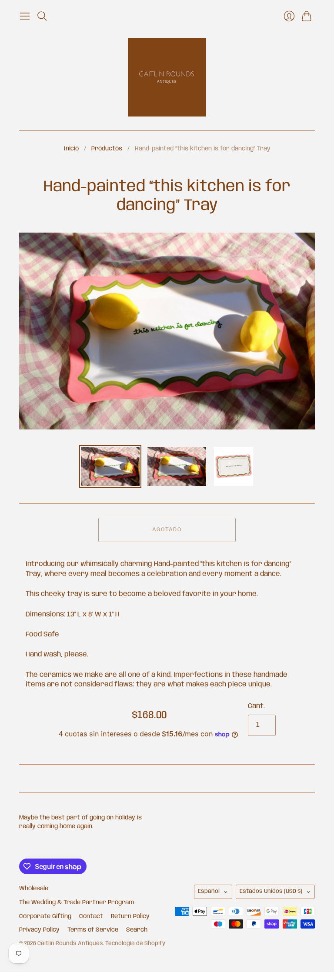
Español (209, 891)
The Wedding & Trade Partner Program (76, 902)
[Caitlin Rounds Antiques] (167, 77)
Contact (91, 916)
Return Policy (130, 916)
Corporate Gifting (45, 916)
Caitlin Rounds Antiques (70, 943)
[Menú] (25, 16)
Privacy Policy (39, 930)
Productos (106, 149)
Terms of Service (92, 930)
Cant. (256, 706)
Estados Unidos (271, 891)
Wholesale (33, 888)
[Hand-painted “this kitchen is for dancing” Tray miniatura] (110, 466)
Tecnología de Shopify (135, 943)
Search (136, 930)
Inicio (71, 149)
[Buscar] (42, 16)
